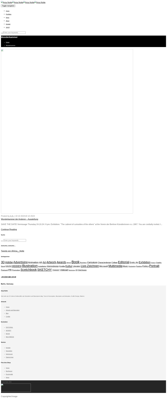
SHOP (8, 27)
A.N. (12, 216)
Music (125, 266)
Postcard (4, 270)
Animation (33, 262)
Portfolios (8, 14)
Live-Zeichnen (90, 266)
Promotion (16, 270)
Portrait (154, 266)
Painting (139, 266)
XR (76, 270)
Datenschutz (9, 357)
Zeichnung (82, 270)
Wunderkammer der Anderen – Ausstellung (19, 219)
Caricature (92, 262)
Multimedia (115, 266)
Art (44, 262)
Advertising (20, 262)
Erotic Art (134, 262)
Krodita (62, 266)
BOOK (8, 333)
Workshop (72, 270)
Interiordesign (53, 266)
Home (7, 11)
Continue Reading (9, 229)
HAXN (8, 266)
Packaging (132, 266)
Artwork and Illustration (12, 310)
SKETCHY (44, 269)
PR (10, 270)
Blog (7, 313)
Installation (42, 266)
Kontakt (8, 24)
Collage (114, 262)
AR (40, 262)
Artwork (51, 262)
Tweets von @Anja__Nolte (12, 251)
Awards (61, 262)
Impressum (9, 354)
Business (83, 262)
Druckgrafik (9, 374)
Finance (153, 262)
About (7, 21)
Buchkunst (9, 371)
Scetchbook (29, 269)
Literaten (76, 266)
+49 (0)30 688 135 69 (8, 277)
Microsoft (103, 266)
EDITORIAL (9, 327)
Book (76, 262)
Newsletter (9, 351)
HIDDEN (16, 266)
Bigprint (69, 262)
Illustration (30, 266)
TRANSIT (56, 270)
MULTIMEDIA (10, 337)
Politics (145, 266)
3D (3, 262)
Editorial (123, 262)
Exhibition (144, 262)
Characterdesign (104, 262)
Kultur (68, 266)
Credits (8, 316)
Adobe (9, 262)
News (7, 17)
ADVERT (8, 330)
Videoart (64, 270)
